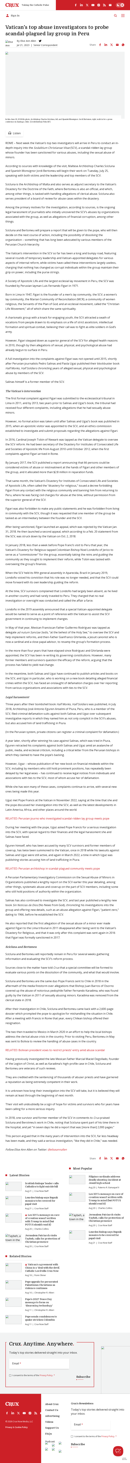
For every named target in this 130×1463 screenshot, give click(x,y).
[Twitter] (40, 41)
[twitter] (87, 5)
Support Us (52, 1427)
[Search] (115, 15)
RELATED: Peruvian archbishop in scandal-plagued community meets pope (52, 868)
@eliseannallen (57, 1149)
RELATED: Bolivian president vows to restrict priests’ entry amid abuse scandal (55, 1050)
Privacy (8, 1427)
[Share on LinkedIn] (106, 45)
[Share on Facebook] (100, 45)
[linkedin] (81, 5)
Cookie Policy (21, 1427)
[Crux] (12, 5)
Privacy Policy (46, 1375)
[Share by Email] (117, 45)
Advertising (52, 1416)
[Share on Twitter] (111, 45)
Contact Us (51, 1410)
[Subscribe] (110, 5)
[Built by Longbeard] (124, 1458)
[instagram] (99, 5)
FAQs (48, 1433)
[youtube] (93, 5)
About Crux (52, 1404)
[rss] (104, 5)
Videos (49, 1422)
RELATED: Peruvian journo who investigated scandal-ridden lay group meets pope (57, 818)
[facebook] (76, 5)
